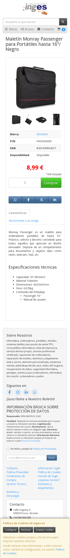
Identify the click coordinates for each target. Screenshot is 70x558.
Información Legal (49, 468)
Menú (12, 29)
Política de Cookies (49, 472)
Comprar (51, 182)
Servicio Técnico (16, 484)
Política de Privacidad (31, 440)
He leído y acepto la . (33, 448)
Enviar (52, 457)
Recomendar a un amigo (24, 220)
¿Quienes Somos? (49, 480)
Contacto (47, 29)
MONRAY (42, 134)
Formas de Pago (48, 476)
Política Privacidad (17, 472)
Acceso (29, 29)
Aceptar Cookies (44, 529)
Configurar (10, 529)
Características (18, 213)
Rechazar (26, 529)
